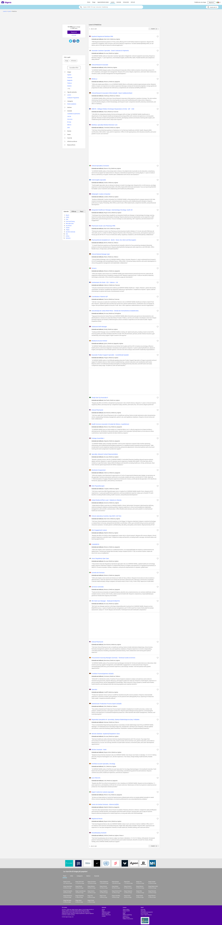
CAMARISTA (95, 544)
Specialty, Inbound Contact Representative (105, 454)
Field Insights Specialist (99, 180)
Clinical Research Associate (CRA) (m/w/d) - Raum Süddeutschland (112, 93)
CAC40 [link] (69, 116)
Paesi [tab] (81, 211)
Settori (88, 876)
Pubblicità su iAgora (106, 912)
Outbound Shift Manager (99, 326)
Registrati (74, 32)
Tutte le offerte (126, 909)
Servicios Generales (98, 586)
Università (126, 2)
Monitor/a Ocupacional (98, 470)
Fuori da (69, 138)
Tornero (94, 268)
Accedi (74, 35)
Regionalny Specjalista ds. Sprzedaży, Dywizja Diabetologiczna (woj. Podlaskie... (116, 719)
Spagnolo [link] (69, 80)
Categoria (70, 101)
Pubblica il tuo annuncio (128, 918)
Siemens (68, 238)
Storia (103, 910)
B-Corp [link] (69, 122)
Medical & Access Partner (99, 341)
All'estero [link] (73, 60)
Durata (69, 131)
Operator (94, 689)
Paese (69, 134)
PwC (67, 219)
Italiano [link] (69, 86)
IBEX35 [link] (69, 124)
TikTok (67, 227)
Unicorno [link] (69, 119)
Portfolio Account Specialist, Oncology (103, 763)
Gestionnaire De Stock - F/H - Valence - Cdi (105, 282)
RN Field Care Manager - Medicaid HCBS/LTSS (106, 601)
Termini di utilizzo (105, 913)
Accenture (69, 225)
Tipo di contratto (72, 92)
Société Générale (70, 232)
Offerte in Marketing (127, 914)
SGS (67, 234)
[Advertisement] (111, 18)
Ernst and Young (70, 221)
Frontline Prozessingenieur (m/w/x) (103, 673)
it (219, 2)
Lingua (69, 72)
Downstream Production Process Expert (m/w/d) (106, 703)
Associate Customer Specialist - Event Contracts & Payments (110, 50)
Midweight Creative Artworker (101, 194)
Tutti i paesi (143, 910)
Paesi (64, 876)
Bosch (67, 215)
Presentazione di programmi (147, 912)
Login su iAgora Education (146, 914)
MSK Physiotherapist (98, 486)
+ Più (68, 88)
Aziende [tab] (66, 211)
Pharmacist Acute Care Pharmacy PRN (103, 226)
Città (71, 876)
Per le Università (144, 913)
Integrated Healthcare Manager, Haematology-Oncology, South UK (112, 210)
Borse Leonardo (126, 917)
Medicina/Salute (71, 104)
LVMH (67, 217)
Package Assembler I (98, 438)
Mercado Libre (70, 223)
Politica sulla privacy (106, 914)
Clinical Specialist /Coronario (100, 165)
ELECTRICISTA (96, 778)
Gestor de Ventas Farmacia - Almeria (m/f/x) (105, 804)
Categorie (80, 876)
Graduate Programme (73, 97)
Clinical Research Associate (100, 64)
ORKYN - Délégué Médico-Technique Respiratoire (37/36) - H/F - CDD (113, 109)
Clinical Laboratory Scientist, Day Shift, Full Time (106, 516)
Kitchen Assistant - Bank (99, 749)
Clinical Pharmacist (97, 410)
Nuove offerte (71, 145)
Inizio (88, 2)
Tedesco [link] (69, 83)
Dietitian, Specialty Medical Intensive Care (104, 125)
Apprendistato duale (103, 2)
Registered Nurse (97, 818)
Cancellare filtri (73, 67)
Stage (93, 2)
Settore (69, 107)
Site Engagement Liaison (99, 530)
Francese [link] (69, 77)
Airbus (67, 236)
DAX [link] (68, 127)
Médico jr (94, 79)
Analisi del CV (213, 7)
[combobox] (111, 7)
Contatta (104, 916)
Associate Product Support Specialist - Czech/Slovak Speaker (110, 355)
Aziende (118, 2)
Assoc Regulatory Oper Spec (100, 558)
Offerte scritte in (72, 141)
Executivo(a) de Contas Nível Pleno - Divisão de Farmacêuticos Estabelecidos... (116, 310)
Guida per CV (125, 916)
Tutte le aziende (126, 910)
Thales (67, 229)
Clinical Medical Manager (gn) (101, 254)
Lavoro (112, 2)
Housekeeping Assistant (99, 832)
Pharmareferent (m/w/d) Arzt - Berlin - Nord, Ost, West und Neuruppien (114, 240)
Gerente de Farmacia (98, 572)
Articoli (133, 2)
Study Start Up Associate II (100, 397)
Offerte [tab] (73, 211)
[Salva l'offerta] (157, 36)
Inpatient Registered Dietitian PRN (102, 36)
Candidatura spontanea (73, 113)
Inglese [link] (69, 74)
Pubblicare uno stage (200, 2)
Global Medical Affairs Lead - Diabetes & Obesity (106, 500)
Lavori (9, 11)
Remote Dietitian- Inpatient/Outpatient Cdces (106, 733)
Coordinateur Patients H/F (100, 296)
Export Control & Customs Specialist (103, 792)
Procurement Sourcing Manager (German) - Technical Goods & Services (113, 657)
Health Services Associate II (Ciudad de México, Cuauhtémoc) (110, 424)
